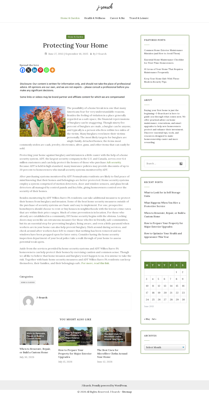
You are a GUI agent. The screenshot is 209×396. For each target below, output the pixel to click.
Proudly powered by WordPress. (109, 385)
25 (153, 299)
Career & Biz (117, 18)
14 (171, 285)
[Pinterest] (40, 70)
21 (171, 292)
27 (165, 299)
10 (147, 285)
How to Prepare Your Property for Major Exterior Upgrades (75, 353)
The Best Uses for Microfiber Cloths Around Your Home (112, 353)
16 (183, 285)
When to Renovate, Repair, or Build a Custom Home (35, 350)
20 (165, 292)
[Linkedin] (34, 70)
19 (159, 292)
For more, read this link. (95, 263)
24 (147, 299)
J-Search (101, 53)
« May (147, 319)
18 (153, 292)
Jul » (154, 319)
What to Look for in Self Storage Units (162, 194)
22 (177, 292)
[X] (28, 70)
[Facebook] (22, 70)
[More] (52, 70)
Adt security (114, 162)
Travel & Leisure (139, 18)
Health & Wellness (94, 18)
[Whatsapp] (46, 70)
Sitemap (127, 391)
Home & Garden (70, 18)
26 (159, 299)
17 (147, 292)
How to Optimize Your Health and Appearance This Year (163, 235)
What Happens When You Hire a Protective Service (162, 204)
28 (171, 299)
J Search (86, 385)
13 (165, 285)
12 (159, 285)
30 (183, 299)
